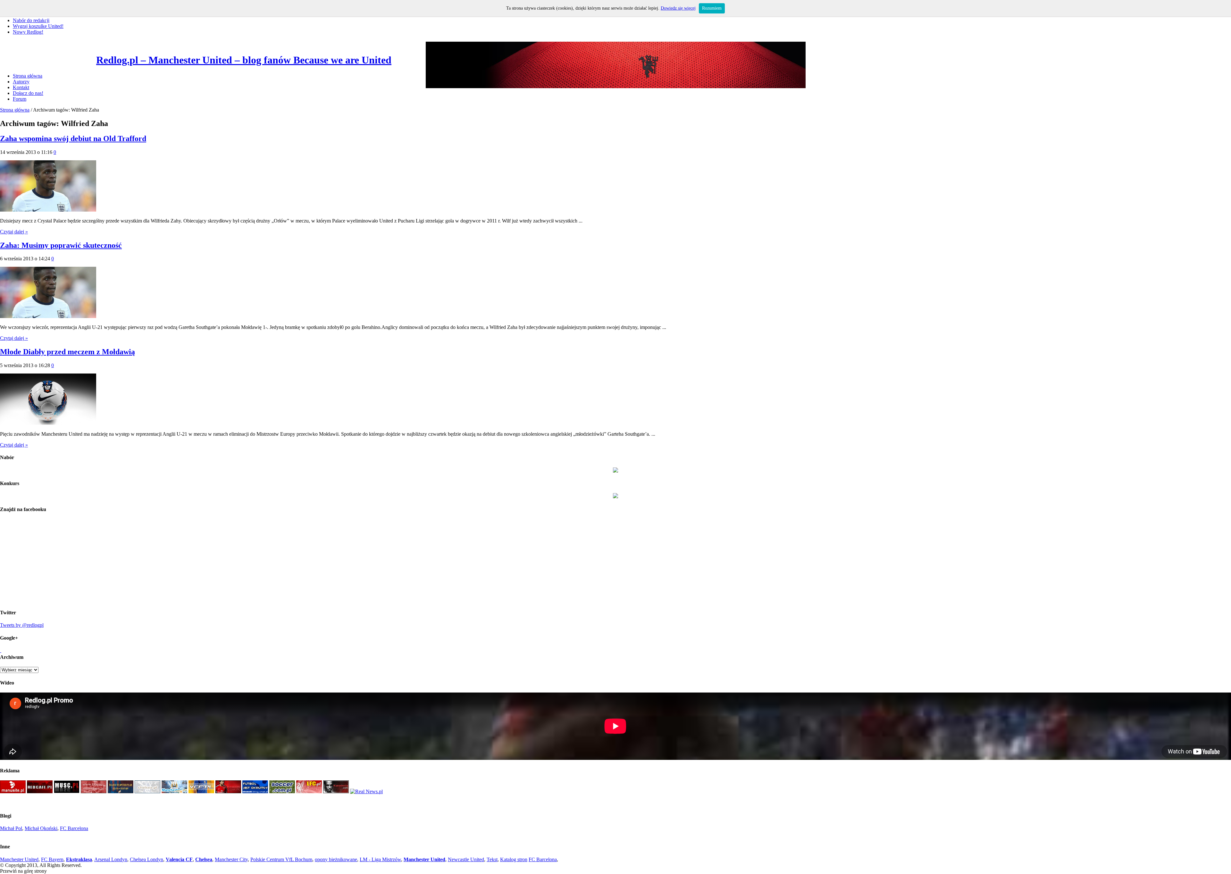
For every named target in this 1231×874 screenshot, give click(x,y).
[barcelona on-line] (120, 791)
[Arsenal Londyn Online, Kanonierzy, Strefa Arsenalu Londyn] (336, 791)
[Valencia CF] (201, 791)
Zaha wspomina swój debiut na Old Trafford (73, 138)
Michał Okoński (41, 828)
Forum (19, 99)
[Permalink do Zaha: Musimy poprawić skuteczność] (48, 316)
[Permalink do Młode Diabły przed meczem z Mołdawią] (48, 423)
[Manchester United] (13, 791)
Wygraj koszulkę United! (38, 26)
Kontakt (21, 87)
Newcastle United (466, 859)
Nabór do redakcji (31, 20)
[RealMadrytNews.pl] (366, 791)
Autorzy (21, 81)
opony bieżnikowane (336, 859)
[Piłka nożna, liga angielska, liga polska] (282, 791)
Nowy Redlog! (28, 32)
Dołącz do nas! (28, 93)
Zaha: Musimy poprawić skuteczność (61, 245)
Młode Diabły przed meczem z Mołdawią (67, 352)
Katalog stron (513, 859)
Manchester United (19, 859)
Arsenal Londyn (110, 859)
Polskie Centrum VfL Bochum (281, 859)
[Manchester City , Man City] (174, 791)
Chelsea (203, 859)
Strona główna (27, 76)
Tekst (492, 859)
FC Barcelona (74, 828)
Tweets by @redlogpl (22, 625)
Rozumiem (712, 8)
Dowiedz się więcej (678, 8)
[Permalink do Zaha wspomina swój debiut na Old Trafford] (48, 210)
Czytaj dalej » (14, 231)
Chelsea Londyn (146, 859)
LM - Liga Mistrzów (380, 859)
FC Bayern (52, 859)
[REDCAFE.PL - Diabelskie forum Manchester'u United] (40, 791)
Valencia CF (179, 859)
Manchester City (231, 859)
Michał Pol (11, 828)
